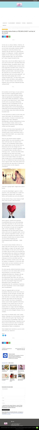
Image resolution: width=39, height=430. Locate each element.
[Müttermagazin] (19, 5)
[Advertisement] (19, 14)
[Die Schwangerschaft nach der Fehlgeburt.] (5, 376)
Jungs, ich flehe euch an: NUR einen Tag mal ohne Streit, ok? (21, 371)
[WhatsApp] (9, 37)
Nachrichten (3, 29)
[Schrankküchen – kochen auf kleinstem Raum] (5, 367)
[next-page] (4, 383)
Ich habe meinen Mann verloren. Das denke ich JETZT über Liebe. (20, 349)
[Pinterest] (7, 37)
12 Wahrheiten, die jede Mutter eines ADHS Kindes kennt (7, 349)
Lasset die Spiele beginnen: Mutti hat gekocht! (12, 380)
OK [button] (37, 427)
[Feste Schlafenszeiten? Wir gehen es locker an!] (21, 376)
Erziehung (6, 29)
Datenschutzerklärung (19, 428)
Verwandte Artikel (5, 362)
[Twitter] (5, 37)
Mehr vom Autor (11, 362)
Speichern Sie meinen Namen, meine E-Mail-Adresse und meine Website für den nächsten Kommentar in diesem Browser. (12, 406)
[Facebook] (3, 37)
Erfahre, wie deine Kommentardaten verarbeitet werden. (12, 413)
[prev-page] (2, 383)
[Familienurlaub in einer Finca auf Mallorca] (13, 367)
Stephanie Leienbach (12, 354)
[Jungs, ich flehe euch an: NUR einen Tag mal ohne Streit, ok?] (21, 367)
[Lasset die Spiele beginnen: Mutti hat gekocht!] (13, 376)
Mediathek (4, 25)
